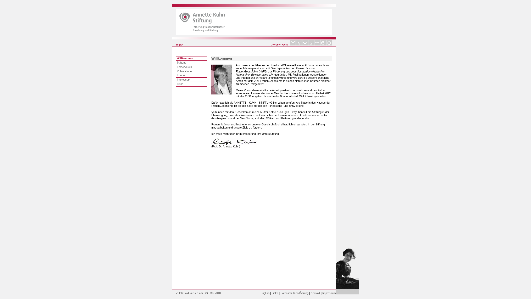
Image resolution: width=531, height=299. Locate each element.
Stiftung (181, 62)
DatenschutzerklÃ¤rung (294, 293)
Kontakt (181, 75)
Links (180, 84)
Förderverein (184, 67)
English (265, 293)
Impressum (183, 79)
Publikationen (185, 71)
